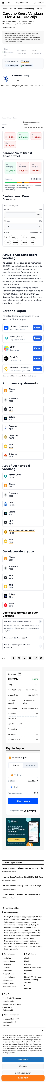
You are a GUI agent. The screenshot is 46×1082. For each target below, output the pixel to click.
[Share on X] (19, 658)
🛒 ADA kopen (12, 66)
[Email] (30, 658)
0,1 (7, 237)
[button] (42, 1030)
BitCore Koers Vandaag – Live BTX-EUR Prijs (21, 886)
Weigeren (23, 1066)
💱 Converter (26, 66)
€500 (7, 242)
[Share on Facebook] (13, 658)
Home (4, 9)
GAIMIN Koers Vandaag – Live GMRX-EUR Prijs (22, 868)
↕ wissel (24, 242)
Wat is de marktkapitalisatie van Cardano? (17, 646)
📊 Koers (25, 61)
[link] (23, 391)
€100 (33, 237)
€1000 (15, 242)
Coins (11, 9)
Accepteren (23, 1059)
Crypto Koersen (9, 954)
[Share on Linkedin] (24, 658)
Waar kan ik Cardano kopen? (15, 638)
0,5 (13, 237)
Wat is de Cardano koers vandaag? (17, 621)
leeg (32, 242)
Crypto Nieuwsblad (11, 21)
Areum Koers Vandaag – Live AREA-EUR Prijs (21, 894)
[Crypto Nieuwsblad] (23, 2)
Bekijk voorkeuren (23, 1073)
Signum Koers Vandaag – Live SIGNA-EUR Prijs (22, 877)
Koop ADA (23, 1078)
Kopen (37, 327)
